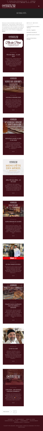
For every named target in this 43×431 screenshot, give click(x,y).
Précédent (6, 411)
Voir (14, 68)
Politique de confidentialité (28, 425)
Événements (24, 420)
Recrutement (34, 420)
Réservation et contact (22, 422)
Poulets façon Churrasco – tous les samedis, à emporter (13, 305)
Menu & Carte (30, 419)
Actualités (13, 52)
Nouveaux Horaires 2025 (13, 97)
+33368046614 (33, 1)
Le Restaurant (19, 419)
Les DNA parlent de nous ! (13, 264)
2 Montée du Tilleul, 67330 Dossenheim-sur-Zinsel (18, 1)
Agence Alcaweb (21, 427)
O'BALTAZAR (13, 425)
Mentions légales (19, 425)
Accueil (10, 419)
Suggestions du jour (11, 420)
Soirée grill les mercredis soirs (32, 32)
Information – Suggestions (31, 30)
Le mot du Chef (13, 348)
